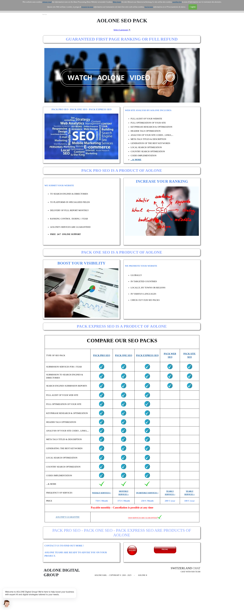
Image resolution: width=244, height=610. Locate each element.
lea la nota (149, 7)
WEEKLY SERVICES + (101, 493)
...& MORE (136, 160)
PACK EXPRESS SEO (147, 355)
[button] (145, 518)
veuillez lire (177, 2)
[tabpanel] (162, 135)
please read (47, 2)
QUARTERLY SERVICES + (147, 493)
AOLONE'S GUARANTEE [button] (67, 517)
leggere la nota (87, 7)
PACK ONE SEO (123, 355)
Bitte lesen (117, 2)
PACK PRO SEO (101, 355)
